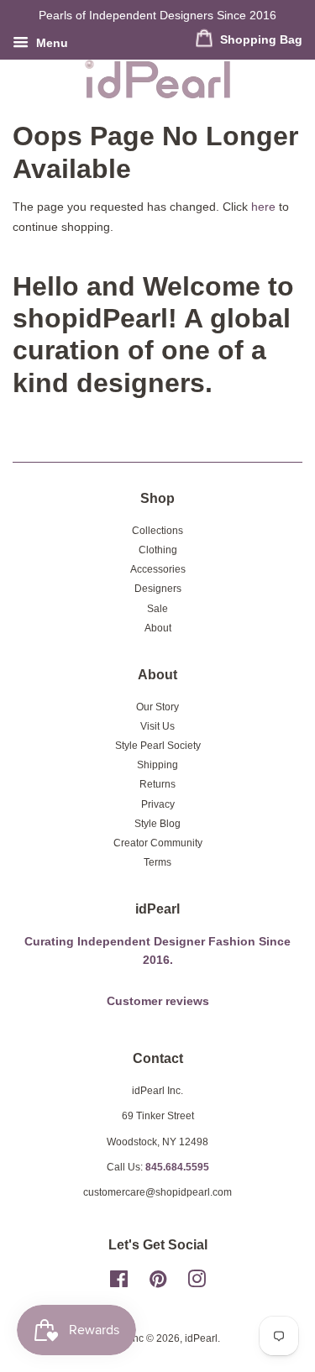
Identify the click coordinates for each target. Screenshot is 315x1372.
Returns (157, 784)
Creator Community (157, 843)
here (263, 206)
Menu (50, 43)
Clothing (158, 550)
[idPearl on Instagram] (196, 1283)
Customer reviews (158, 1001)
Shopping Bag (259, 39)
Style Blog (157, 824)
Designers (157, 588)
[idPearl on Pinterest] (158, 1283)
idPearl (201, 1338)
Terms (157, 862)
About (157, 628)
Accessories (158, 569)
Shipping (157, 765)
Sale (157, 609)
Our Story (157, 707)
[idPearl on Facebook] (119, 1283)
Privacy (158, 804)
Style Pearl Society (158, 745)
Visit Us (157, 726)
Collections (157, 531)
